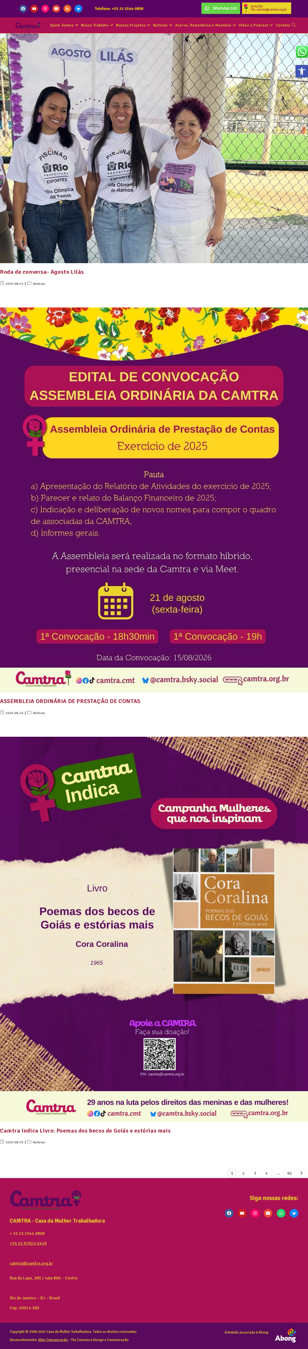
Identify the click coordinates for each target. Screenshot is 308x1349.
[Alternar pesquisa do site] (293, 25)
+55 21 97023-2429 (28, 1243)
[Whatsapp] (281, 1213)
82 (289, 1173)
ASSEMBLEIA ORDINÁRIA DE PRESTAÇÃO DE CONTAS (70, 701)
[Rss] (67, 9)
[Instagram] (45, 9)
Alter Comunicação (53, 1340)
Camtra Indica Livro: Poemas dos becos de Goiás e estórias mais (85, 1130)
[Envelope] (56, 9)
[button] (301, 71)
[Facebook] (23, 9)
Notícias (39, 284)
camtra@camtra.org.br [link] (31, 1263)
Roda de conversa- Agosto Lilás (42, 271)
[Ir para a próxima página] (301, 1173)
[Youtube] (34, 9)
